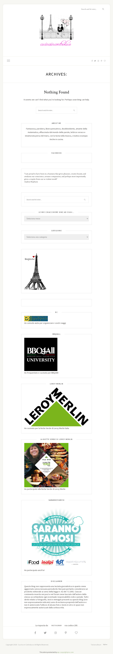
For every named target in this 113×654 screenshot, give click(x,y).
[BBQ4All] (40, 354)
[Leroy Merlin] (56, 406)
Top (104, 645)
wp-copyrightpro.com (65, 652)
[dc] (36, 318)
